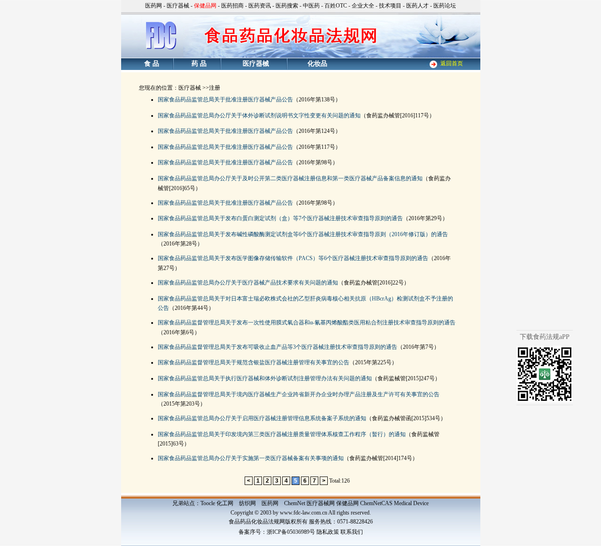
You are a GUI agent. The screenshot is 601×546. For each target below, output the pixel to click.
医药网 (153, 5)
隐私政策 (327, 532)
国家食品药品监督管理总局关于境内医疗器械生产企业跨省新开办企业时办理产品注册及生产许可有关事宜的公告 (298, 394)
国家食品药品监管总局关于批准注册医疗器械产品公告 (225, 99)
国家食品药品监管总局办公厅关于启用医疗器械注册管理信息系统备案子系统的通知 (262, 418)
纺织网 (247, 503)
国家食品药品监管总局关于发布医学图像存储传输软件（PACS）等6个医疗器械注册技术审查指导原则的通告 (293, 258)
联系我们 (351, 532)
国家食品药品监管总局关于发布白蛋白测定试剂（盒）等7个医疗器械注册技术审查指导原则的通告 (280, 218)
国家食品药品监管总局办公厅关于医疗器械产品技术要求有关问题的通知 (248, 282)
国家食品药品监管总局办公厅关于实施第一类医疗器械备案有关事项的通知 (251, 458)
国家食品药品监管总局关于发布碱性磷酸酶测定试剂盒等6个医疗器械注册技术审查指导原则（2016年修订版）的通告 (303, 234)
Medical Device (411, 503)
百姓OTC (335, 5)
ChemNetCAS (376, 503)
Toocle (207, 503)
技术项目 (390, 5)
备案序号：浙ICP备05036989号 (277, 532)
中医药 (311, 5)
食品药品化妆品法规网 (257, 521)
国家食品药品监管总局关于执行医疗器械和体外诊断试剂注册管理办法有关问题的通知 (265, 378)
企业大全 (363, 5)
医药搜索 (287, 5)
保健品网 (347, 503)
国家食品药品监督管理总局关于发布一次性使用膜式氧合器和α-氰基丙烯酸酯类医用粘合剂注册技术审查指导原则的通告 (306, 322)
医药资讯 (259, 5)
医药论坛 (444, 5)
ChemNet (294, 503)
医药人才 (417, 5)
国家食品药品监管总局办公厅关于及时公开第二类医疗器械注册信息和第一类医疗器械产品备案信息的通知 (290, 178)
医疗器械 (178, 5)
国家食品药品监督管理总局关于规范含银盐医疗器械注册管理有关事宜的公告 (253, 362)
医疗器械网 (321, 503)
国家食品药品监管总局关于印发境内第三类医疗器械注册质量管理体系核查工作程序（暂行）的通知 (282, 434)
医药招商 (232, 5)
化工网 (224, 503)
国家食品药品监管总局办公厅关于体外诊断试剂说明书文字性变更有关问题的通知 (259, 115)
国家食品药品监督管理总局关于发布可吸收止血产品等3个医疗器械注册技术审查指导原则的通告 (277, 347)
